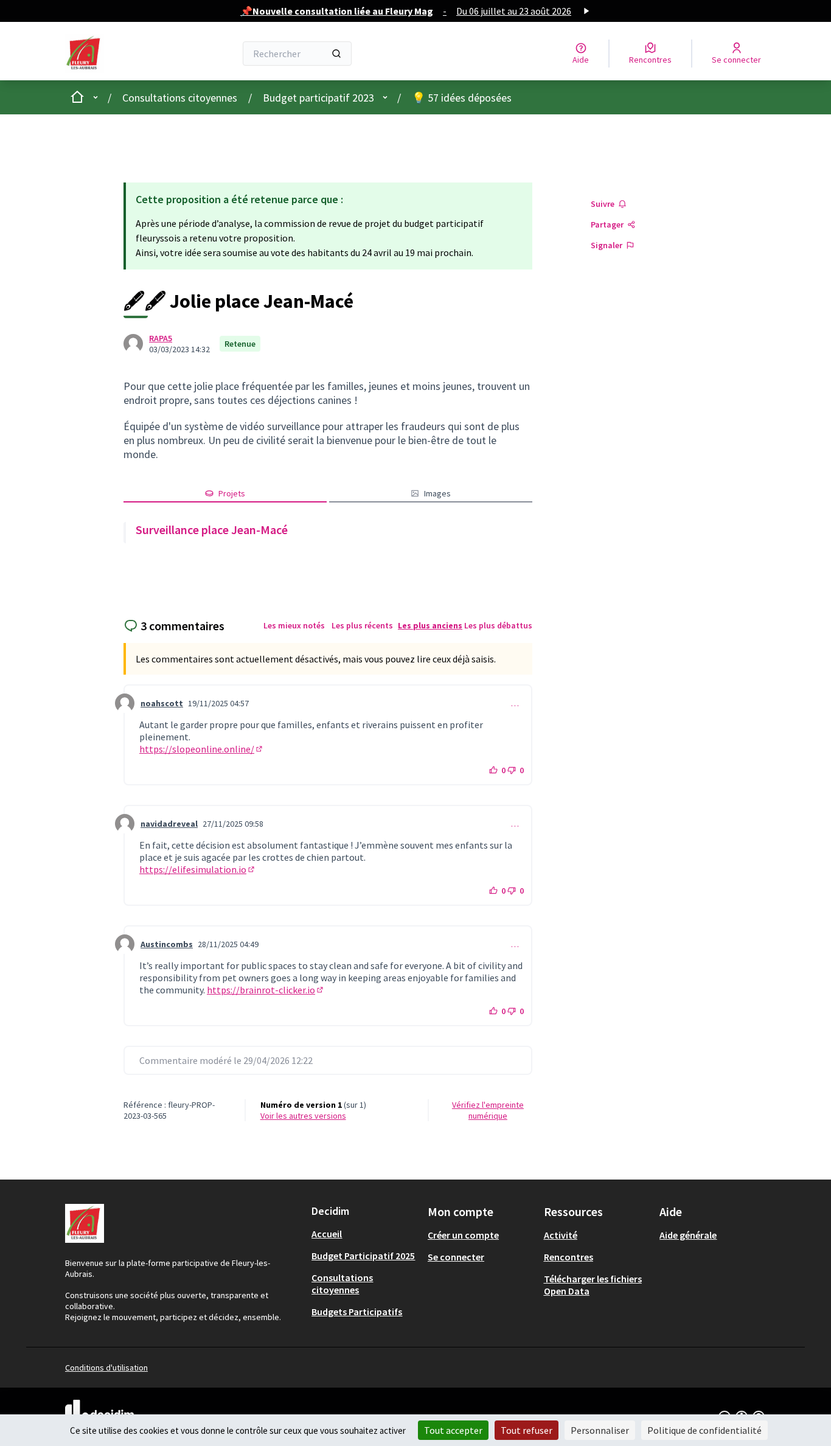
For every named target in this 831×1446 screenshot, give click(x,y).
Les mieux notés (294, 625)
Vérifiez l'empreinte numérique (488, 1110)
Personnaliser (600, 1430)
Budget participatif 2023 (318, 98)
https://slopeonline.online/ (201, 749)
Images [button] (437, 493)
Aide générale (688, 1235)
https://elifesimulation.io (197, 869)
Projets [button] (231, 493)
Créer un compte (463, 1235)
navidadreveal (169, 823)
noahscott (162, 703)
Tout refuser (526, 1430)
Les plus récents (362, 625)
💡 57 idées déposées (462, 98)
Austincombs (167, 944)
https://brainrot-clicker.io (266, 990)
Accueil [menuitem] (326, 1234)
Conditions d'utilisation (106, 1367)
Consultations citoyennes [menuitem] (342, 1283)
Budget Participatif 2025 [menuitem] (363, 1256)
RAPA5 (160, 338)
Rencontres (568, 1257)
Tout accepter (453, 1430)
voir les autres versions (303, 1115)
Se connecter (456, 1257)
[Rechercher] (336, 53)
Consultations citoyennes (179, 98)
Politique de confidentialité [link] (704, 1430)
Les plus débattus (498, 625)
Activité (560, 1235)
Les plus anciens (430, 625)
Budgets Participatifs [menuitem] (356, 1311)
